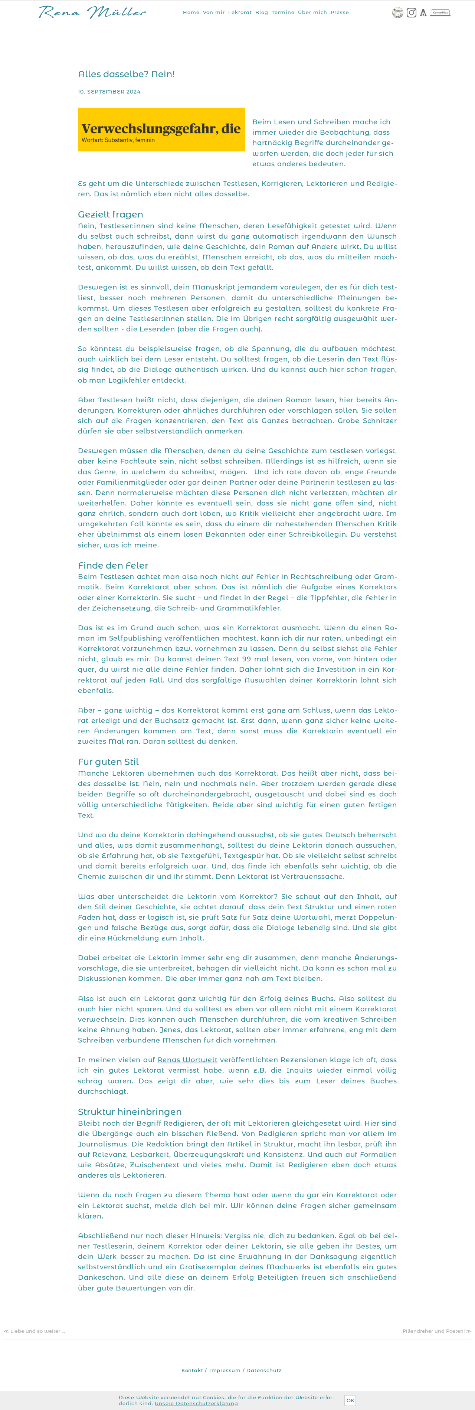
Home (191, 12)
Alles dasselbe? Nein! (126, 74)
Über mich (312, 12)
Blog (261, 12)
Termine (283, 12)
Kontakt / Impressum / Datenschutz (231, 1370)
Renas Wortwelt (188, 1060)
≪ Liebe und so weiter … (34, 1331)
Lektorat (240, 12)
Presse (340, 12)
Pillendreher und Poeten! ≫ (437, 1331)
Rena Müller (92, 14)
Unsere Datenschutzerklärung (196, 1403)
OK (350, 1400)
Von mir (214, 12)
